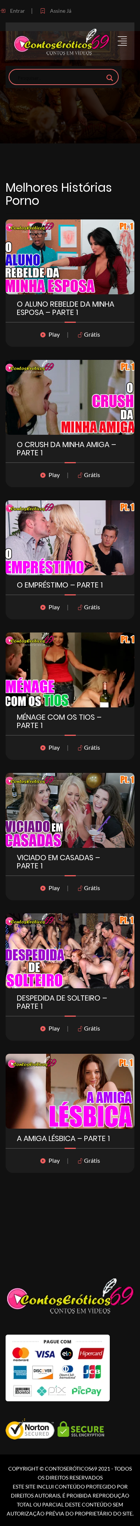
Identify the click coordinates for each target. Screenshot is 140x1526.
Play (54, 334)
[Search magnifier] (110, 78)
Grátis (91, 334)
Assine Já (60, 10)
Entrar (17, 10)
